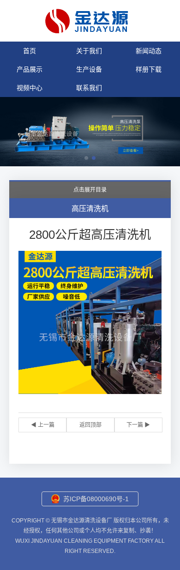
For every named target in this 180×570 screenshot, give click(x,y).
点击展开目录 (90, 190)
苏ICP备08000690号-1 (96, 499)
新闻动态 (149, 51)
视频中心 (29, 87)
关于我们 (89, 51)
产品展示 (29, 69)
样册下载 (149, 69)
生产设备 (89, 69)
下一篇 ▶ (138, 425)
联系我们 (89, 87)
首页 (29, 51)
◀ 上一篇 (42, 425)
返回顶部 (90, 425)
